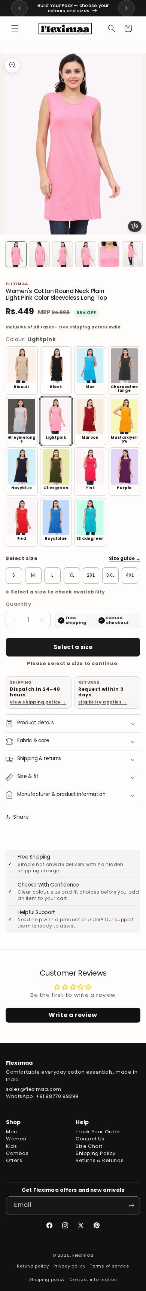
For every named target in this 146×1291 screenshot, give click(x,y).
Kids (11, 1146)
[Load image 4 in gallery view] (85, 254)
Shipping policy (47, 1279)
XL (71, 575)
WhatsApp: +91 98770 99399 (42, 1096)
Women (16, 1138)
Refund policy (33, 1266)
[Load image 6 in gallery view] (132, 254)
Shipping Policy (96, 1153)
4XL (130, 575)
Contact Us (90, 1138)
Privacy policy (70, 1266)
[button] (15, 28)
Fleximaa (83, 1255)
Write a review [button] (73, 1015)
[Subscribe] (131, 1205)
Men (11, 1131)
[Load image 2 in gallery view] (39, 254)
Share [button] (21, 817)
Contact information (93, 1279)
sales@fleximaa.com (33, 1089)
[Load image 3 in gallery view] (62, 254)
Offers (14, 1160)
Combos (17, 1153)
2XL (91, 575)
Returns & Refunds (100, 1160)
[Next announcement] (126, 8)
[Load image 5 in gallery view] (108, 254)
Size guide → (124, 558)
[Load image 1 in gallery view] (16, 254)
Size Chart (89, 1146)
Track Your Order (98, 1131)
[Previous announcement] (19, 8)
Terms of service (109, 1266)
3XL (110, 575)
